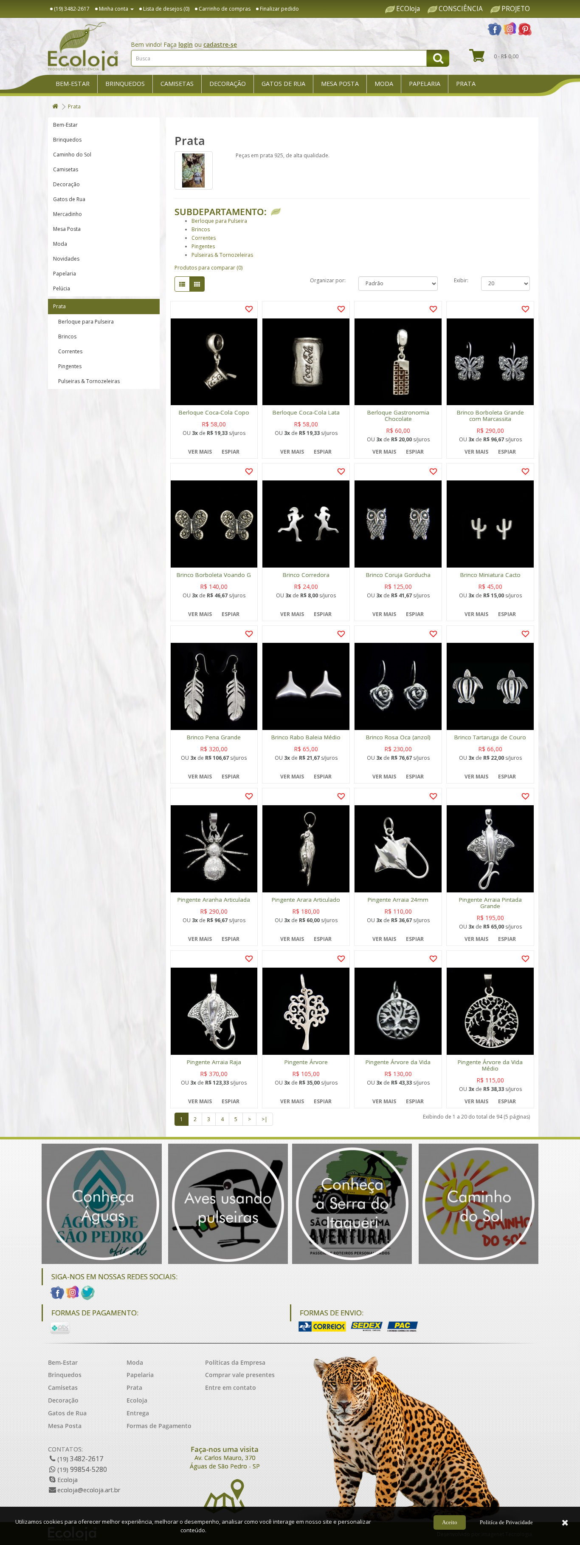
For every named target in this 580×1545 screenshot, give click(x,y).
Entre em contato (230, 1387)
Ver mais (200, 451)
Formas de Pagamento (159, 1426)
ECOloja (408, 9)
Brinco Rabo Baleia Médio (306, 737)
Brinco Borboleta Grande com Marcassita (490, 415)
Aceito (449, 1522)
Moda (383, 84)
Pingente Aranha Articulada (213, 900)
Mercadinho (67, 214)
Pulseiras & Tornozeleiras (86, 381)
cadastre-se (220, 44)
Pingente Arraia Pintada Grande (490, 903)
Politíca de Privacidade (506, 1522)
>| (264, 1119)
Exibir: (461, 280)
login (185, 44)
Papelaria (424, 84)
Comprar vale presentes (240, 1375)
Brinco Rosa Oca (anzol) (398, 737)
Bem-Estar (73, 84)
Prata (466, 84)
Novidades (66, 258)
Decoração (227, 84)
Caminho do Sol (72, 154)
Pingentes (67, 366)
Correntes (67, 351)
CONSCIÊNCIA (461, 9)
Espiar (230, 451)
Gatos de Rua (283, 84)
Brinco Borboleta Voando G (214, 575)
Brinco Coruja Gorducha (398, 575)
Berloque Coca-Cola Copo (214, 412)
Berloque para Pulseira (83, 321)
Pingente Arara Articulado (306, 900)
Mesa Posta (340, 84)
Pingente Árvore (306, 1062)
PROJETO (515, 9)
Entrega (138, 1413)
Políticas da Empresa (235, 1362)
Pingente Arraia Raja (214, 1062)
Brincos (64, 336)
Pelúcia (61, 288)
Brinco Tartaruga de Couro (490, 737)
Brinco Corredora (306, 575)
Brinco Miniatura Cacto (490, 575)
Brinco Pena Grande (214, 737)
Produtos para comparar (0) (208, 267)
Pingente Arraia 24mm (398, 900)
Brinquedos (125, 84)
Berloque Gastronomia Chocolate (398, 415)
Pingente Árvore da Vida (398, 1062)
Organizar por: (328, 280)
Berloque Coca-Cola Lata (306, 412)
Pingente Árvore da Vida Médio (490, 1065)
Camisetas (177, 84)
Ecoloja (137, 1400)
